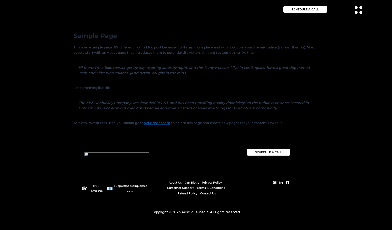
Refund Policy (187, 193)
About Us (175, 182)
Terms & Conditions (210, 188)
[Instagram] (275, 183)
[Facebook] (287, 183)
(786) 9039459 (96, 188)
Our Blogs (192, 182)
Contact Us (208, 193)
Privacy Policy (212, 182)
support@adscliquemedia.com (131, 188)
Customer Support (180, 188)
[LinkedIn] (281, 183)
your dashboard (157, 123)
